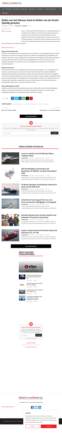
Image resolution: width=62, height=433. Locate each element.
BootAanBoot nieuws (9, 17)
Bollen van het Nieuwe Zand (30, 104)
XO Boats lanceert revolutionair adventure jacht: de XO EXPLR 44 (39, 185)
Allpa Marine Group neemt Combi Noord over (31, 269)
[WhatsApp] (23, 98)
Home (3, 17)
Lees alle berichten (31, 116)
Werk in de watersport (51, 9)
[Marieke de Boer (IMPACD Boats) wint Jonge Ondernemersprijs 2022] (22, 277)
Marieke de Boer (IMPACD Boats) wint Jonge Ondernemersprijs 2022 (34, 277)
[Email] (27, 98)
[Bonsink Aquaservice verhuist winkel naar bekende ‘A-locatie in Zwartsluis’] (10, 220)
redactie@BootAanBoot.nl (31, 347)
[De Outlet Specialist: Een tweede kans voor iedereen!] (22, 285)
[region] (41, 420)
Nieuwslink (9, 9)
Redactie (25, 9)
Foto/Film (33, 9)
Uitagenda (6, 13)
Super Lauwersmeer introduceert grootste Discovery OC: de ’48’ (39, 231)
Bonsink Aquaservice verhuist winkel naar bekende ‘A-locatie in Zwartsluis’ (38, 216)
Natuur (40, 104)
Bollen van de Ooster (18, 104)
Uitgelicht (40, 9)
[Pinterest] (31, 98)
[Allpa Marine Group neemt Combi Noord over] (31, 265)
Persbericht (17, 9)
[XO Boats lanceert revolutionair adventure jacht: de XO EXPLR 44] (10, 189)
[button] (60, 9)
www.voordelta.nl (9, 47)
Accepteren (49, 426)
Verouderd (24, 25)
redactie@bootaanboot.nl (8, 406)
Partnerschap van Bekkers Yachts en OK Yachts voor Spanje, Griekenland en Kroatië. (34, 298)
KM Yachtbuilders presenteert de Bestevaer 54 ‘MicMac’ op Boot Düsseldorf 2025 (39, 170)
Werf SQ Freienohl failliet (9, 110)
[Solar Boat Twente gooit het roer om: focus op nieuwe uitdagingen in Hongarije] (10, 204)
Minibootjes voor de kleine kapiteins (50, 110)
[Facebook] (12, 98)
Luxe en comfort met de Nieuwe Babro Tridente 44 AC (37, 154)
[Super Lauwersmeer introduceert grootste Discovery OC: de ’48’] (10, 235)
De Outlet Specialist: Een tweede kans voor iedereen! (34, 284)
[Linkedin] (20, 98)
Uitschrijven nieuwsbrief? (31, 338)
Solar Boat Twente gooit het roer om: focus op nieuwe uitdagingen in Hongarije (38, 201)
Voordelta (46, 104)
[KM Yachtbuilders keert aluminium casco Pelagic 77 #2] (22, 291)
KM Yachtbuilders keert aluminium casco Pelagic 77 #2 (35, 290)
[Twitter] (16, 98)
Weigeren (32, 426)
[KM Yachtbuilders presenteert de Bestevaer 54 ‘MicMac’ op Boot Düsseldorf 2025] (10, 174)
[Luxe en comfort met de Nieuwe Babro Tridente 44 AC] (10, 158)
